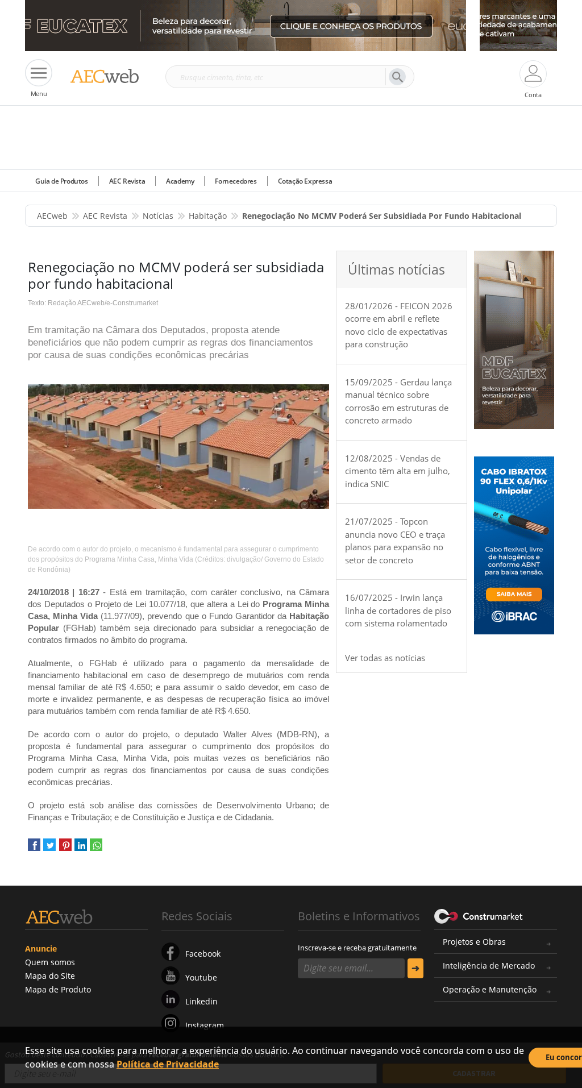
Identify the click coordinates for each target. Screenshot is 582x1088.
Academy (180, 181)
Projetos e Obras (474, 941)
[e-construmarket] (478, 915)
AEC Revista (127, 181)
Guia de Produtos (61, 181)
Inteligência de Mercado (489, 965)
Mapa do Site (50, 975)
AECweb (52, 215)
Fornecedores (235, 181)
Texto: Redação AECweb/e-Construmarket (93, 303)
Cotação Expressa (305, 181)
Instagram (204, 1025)
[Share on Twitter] (49, 849)
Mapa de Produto (58, 989)
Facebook (203, 953)
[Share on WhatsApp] (96, 849)
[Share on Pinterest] (65, 849)
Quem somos (50, 962)
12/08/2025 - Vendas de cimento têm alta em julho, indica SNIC (397, 470)
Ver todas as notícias (385, 657)
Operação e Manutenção (490, 989)
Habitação (208, 215)
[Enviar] (415, 968)
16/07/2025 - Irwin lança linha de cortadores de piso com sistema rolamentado (398, 610)
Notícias (158, 215)
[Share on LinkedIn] (80, 849)
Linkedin (201, 1001)
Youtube (201, 977)
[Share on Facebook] (34, 849)
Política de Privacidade (168, 1064)
